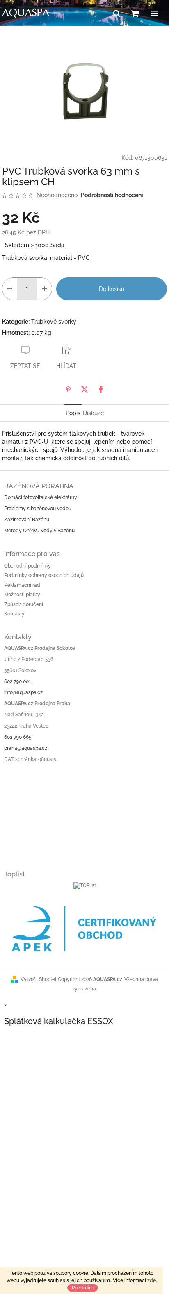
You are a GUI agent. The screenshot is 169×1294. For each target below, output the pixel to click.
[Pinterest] (68, 389)
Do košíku (111, 289)
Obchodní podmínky (27, 566)
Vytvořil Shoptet (39, 979)
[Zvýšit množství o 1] (44, 289)
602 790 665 (18, 737)
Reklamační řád (22, 585)
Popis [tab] (73, 413)
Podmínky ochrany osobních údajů (44, 575)
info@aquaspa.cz (23, 692)
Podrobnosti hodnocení (112, 195)
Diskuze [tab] (93, 413)
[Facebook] (101, 389)
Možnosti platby (22, 594)
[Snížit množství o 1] (9, 289)
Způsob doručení (23, 604)
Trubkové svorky (53, 321)
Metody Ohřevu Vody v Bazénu (39, 530)
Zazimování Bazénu (26, 519)
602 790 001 (17, 681)
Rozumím (83, 1288)
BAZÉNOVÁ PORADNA (38, 486)
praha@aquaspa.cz (25, 748)
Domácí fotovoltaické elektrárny (40, 497)
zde (151, 1280)
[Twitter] (84, 389)
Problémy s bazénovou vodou (37, 508)
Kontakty (14, 614)
